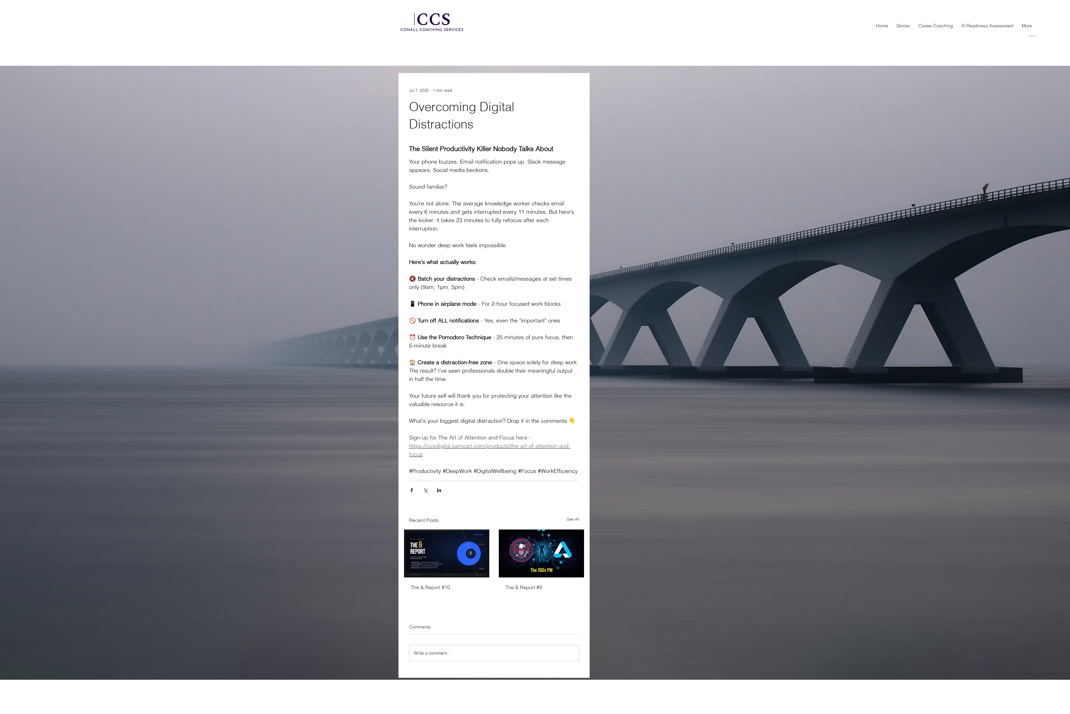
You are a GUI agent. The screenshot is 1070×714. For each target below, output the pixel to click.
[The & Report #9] (541, 553)
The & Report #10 (430, 587)
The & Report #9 (523, 587)
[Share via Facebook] (411, 490)
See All (573, 519)
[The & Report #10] (446, 553)
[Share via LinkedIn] (439, 490)
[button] (1033, 36)
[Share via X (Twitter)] (425, 490)
